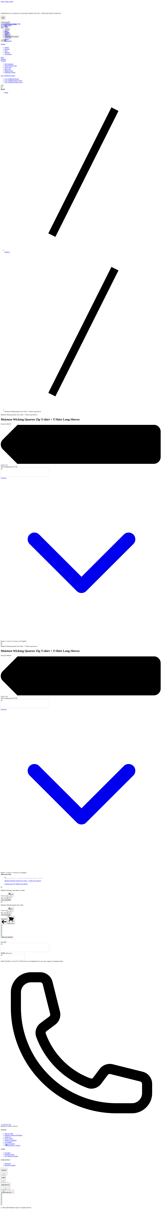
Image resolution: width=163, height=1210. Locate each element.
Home (6, 92)
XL (7, 898)
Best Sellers (8, 25)
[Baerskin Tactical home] (81, 939)
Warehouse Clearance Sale (12, 24)
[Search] (2, 41)
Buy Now (4, 919)
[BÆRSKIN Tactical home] (81, 20)
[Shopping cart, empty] (5, 40)
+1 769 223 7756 (6, 1124)
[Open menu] (3, 18)
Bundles (7, 33)
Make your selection (7, 937)
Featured (7, 34)
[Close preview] (2, 86)
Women (7, 29)
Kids (6, 31)
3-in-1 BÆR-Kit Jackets (11, 36)
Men (6, 27)
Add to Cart (11, 923)
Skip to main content (7, 1)
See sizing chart (6, 900)
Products (7, 252)
